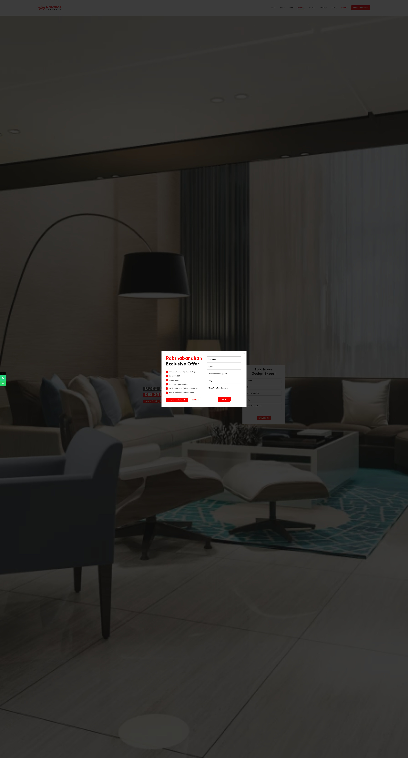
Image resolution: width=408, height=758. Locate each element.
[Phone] (3, 378)
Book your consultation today (177, 400)
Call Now (195, 400)
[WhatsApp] (3, 383)
